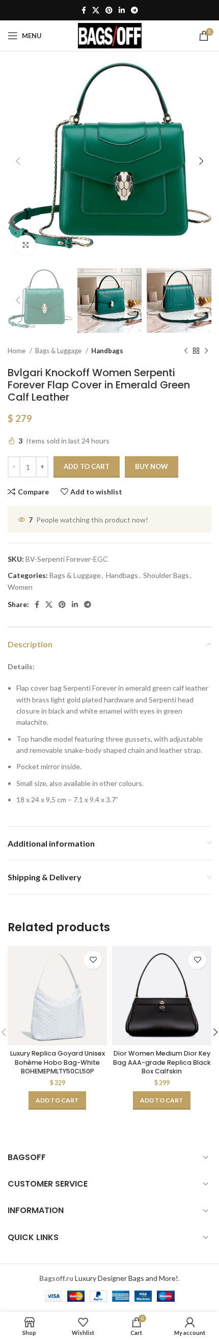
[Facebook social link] (83, 10)
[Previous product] (186, 351)
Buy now (151, 466)
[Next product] (206, 351)
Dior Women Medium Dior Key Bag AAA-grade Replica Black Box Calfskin (162, 1062)
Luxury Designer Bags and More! (126, 1278)
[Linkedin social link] (122, 10)
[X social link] (95, 10)
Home (17, 351)
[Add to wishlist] (93, 960)
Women (20, 587)
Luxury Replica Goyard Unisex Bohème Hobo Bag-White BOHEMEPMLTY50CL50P (57, 1062)
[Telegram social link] (134, 10)
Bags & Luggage (59, 351)
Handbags (107, 351)
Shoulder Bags (166, 575)
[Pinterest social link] (109, 10)
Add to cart (87, 466)
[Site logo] (110, 35)
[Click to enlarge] (25, 245)
